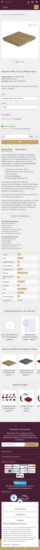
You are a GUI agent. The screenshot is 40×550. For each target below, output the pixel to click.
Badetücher (21, 281)
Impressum (6, 544)
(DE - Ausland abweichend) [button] (23, 128)
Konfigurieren (20, 514)
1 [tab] (16, 62)
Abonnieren (31, 444)
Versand (18, 119)
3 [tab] (20, 62)
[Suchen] (36, 7)
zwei (19, 254)
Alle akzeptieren (20, 509)
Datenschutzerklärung (11, 435)
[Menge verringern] (4, 136)
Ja (18, 296)
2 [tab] (18, 62)
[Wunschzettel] (32, 2)
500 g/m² (20, 258)
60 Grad (20, 269)
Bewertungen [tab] (20, 149)
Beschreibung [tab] (6, 149)
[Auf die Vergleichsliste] (30, 25)
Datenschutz (15, 544)
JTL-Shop (24, 547)
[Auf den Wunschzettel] (35, 25)
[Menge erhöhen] (36, 136)
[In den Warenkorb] (2, 20)
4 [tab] (21, 62)
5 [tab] (23, 62)
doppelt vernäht (22, 289)
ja (18, 261)
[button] (28, 2)
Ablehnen (20, 520)
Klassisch (20, 292)
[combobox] (20, 98)
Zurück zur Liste (7, 14)
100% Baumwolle (22, 273)
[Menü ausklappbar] (2, 1)
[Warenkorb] (36, 2)
